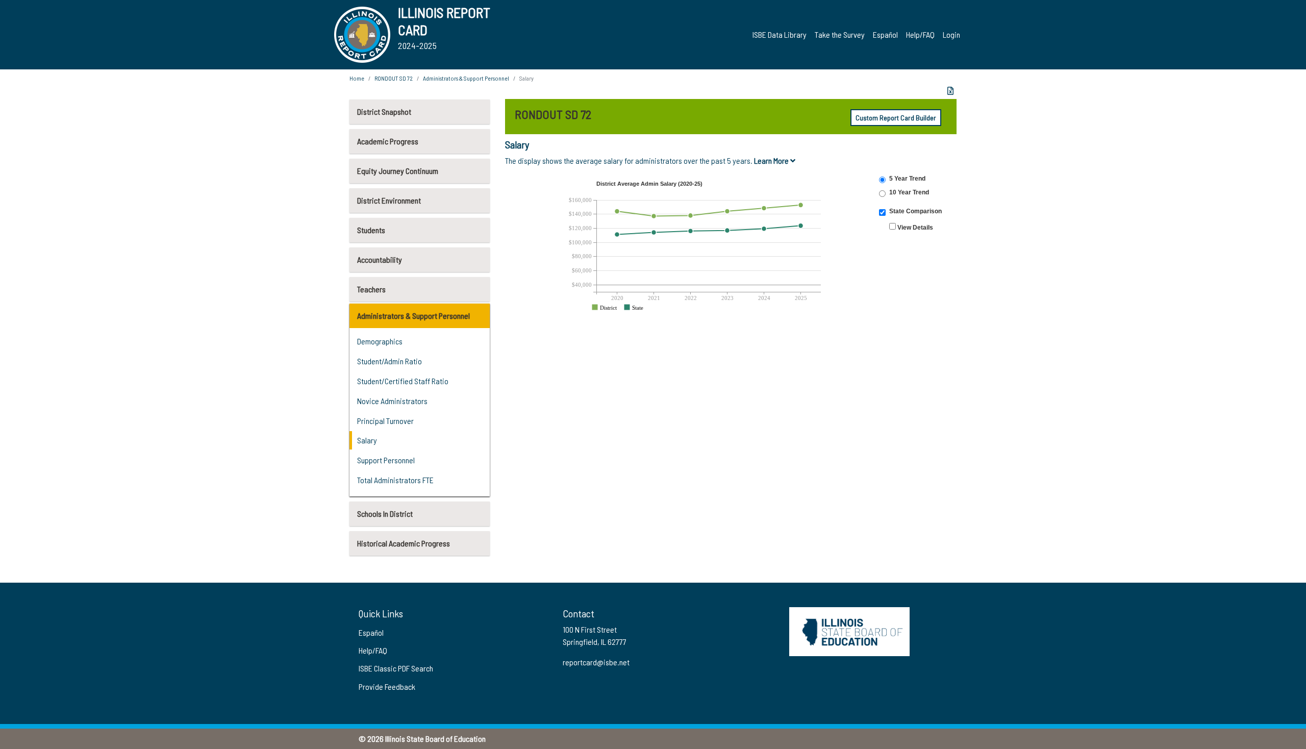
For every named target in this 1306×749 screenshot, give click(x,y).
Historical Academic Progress (403, 543)
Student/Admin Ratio (389, 361)
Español (885, 34)
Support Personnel (386, 460)
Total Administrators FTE (395, 480)
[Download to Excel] (950, 91)
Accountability (379, 259)
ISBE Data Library (779, 34)
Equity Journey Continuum (397, 171)
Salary (367, 440)
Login (951, 34)
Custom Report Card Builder (896, 117)
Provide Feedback (387, 686)
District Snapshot (384, 111)
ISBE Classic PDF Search (396, 668)
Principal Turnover (385, 421)
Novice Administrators (392, 401)
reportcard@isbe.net (596, 662)
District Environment (389, 200)
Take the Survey (840, 34)
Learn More (772, 160)
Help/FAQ (920, 34)
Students (371, 230)
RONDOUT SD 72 (393, 78)
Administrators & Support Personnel (413, 315)
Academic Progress (387, 141)
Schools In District (385, 513)
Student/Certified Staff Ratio (402, 381)
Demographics (380, 341)
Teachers (371, 289)
